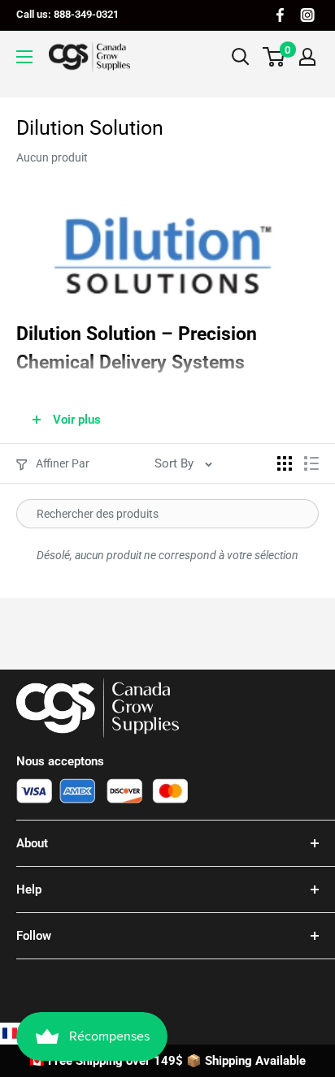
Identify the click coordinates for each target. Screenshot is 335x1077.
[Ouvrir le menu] (24, 56)
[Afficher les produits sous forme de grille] (284, 463)
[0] (274, 57)
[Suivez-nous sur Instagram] (307, 15)
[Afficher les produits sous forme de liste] (311, 463)
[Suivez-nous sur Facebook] (280, 15)
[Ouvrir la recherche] (241, 57)
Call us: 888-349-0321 (67, 14)
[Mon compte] (307, 57)
